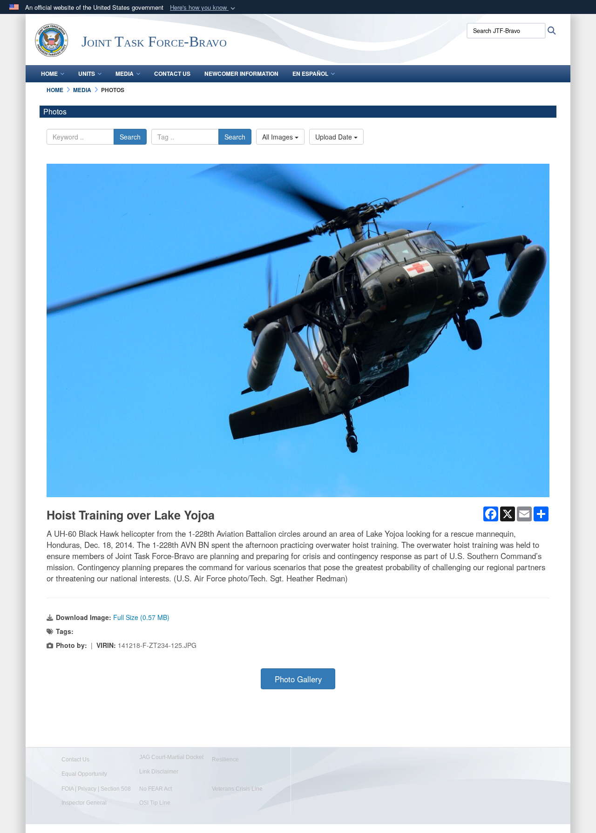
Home (49, 73)
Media (124, 73)
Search (130, 136)
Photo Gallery (298, 679)
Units (86, 73)
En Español (310, 73)
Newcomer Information (241, 73)
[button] (203, 8)
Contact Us (172, 73)
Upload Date (334, 136)
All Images (278, 136)
